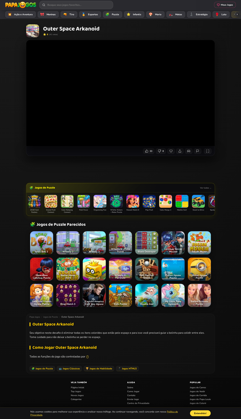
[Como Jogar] (188, 151)
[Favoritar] (171, 151)
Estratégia (199, 14)
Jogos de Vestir (197, 391)
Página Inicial (77, 387)
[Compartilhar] (180, 151)
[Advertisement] (120, 168)
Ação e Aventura (20, 14)
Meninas (48, 14)
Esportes (90, 14)
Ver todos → (205, 187)
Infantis (134, 14)
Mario (155, 14)
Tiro (68, 14)
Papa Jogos (35, 316)
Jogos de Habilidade (99, 368)
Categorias (76, 399)
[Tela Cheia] (207, 151)
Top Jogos (76, 391)
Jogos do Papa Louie (200, 399)
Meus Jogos (227, 4)
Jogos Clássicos (69, 368)
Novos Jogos (77, 395)
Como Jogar (133, 391)
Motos (175, 14)
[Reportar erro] (197, 151)
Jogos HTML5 (127, 368)
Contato (131, 395)
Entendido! (200, 413)
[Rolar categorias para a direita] (237, 14)
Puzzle (112, 14)
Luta (221, 14)
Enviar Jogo (133, 399)
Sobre (130, 387)
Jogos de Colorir (198, 403)
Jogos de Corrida (198, 395)
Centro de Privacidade (138, 403)
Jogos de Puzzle (45, 187)
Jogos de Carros (198, 387)
